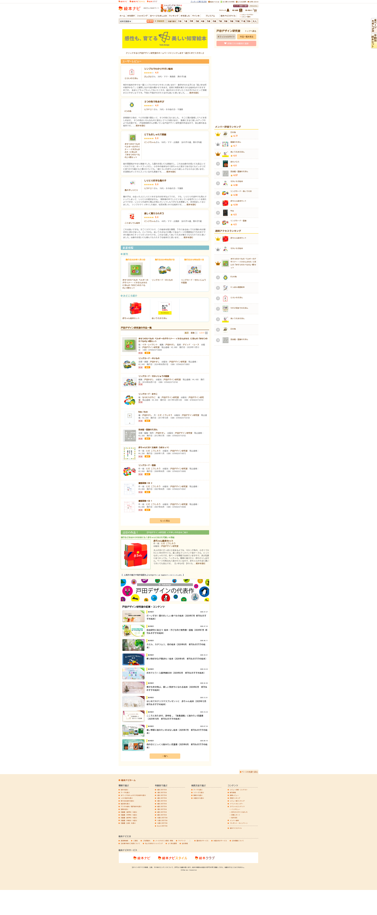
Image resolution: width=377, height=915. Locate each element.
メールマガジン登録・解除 (164, 840)
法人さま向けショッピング (154, 843)
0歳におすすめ (162, 789)
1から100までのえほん (239, 308)
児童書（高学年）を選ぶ (129, 817)
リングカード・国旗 (147, 465)
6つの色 (128, 111)
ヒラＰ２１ (149, 109)
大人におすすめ (162, 826)
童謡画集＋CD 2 (145, 483)
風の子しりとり (131, 190)
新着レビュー (234, 795)
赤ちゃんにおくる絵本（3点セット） (154, 447)
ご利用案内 (146, 840)
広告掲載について (238, 840)
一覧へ (165, 756)
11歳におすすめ (162, 820)
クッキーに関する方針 (199, 1)
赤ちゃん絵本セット (131, 318)
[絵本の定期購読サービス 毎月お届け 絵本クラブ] (152, 1)
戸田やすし (170, 345)
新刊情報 (233, 792)
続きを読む (194, 93)
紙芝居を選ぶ (125, 803)
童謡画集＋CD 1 (145, 501)
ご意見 (135, 840)
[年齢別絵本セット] (374, 47)
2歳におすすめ (162, 795)
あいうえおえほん (159, 318)
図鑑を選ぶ (124, 809)
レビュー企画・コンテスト (239, 789)
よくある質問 (172, 843)
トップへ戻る (250, 31)
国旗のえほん (235, 142)
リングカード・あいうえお (241, 191)
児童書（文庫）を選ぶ (128, 823)
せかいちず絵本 (236, 181)
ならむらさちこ (149, 397)
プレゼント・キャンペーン (239, 823)
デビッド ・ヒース (191, 345)
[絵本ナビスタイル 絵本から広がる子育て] (137, 1)
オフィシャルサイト (226, 37)
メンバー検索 (234, 820)
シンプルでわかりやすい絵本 (158, 69)
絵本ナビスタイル (236, 828)
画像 (193, 333)
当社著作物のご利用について (130, 843)
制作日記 (234, 817)
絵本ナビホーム (128, 780)
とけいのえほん (131, 78)
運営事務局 (124, 840)
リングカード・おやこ (148, 394)
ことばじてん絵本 (132, 223)
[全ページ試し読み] (374, 31)
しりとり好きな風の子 (155, 180)
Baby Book (143, 412)
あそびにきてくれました (239, 812)
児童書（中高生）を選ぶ (129, 820)
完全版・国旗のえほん (148, 430)
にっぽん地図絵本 (237, 287)
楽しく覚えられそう (154, 213)
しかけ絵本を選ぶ (127, 798)
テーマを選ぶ (125, 792)
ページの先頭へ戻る (250, 772)
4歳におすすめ (162, 801)
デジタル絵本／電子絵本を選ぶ (131, 806)
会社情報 (185, 843)
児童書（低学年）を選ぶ (129, 812)
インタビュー (235, 809)
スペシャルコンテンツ (237, 806)
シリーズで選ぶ (199, 792)
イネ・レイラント (150, 345)
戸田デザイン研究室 (150, 347)
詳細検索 (160, 21)
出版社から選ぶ (199, 798)
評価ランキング (235, 798)
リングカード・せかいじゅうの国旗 (153, 376)
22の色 (233, 132)
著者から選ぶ (198, 795)
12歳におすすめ (162, 823)
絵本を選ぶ (124, 789)
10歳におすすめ (162, 817)
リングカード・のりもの (162, 280)
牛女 (232, 211)
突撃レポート (235, 815)
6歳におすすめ (162, 806)
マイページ (182, 840)
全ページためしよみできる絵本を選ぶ (133, 795)
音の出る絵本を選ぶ (127, 801)
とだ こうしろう (165, 415)
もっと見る (165, 521)
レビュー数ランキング (237, 801)
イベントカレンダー (236, 803)
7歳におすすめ (162, 809)
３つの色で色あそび (154, 101)
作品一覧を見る (246, 37)
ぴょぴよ (148, 77)
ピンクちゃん (150, 142)
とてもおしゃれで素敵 (155, 134)
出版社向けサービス (220, 840)
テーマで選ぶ (198, 789)
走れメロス (234, 162)
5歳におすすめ (162, 803)
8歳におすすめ (162, 812)
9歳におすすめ (162, 815)
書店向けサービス (202, 840)
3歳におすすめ (162, 798)
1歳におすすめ (162, 792)
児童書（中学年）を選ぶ (129, 815)
